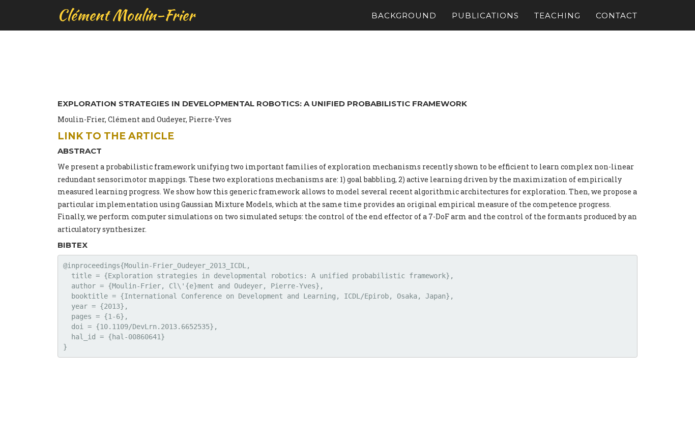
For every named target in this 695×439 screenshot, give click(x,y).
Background (404, 15)
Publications (485, 15)
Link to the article (115, 136)
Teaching (557, 15)
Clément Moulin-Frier (125, 15)
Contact (617, 15)
